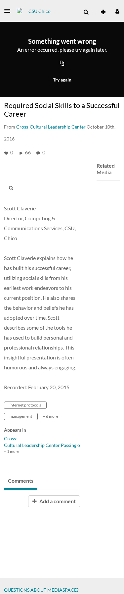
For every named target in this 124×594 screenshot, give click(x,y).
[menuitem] (86, 12)
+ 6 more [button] (50, 416)
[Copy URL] (62, 64)
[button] (9, 11)
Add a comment (57, 501)
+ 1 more (11, 451)
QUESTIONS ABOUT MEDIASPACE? (41, 590)
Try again (62, 79)
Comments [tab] (20, 480)
